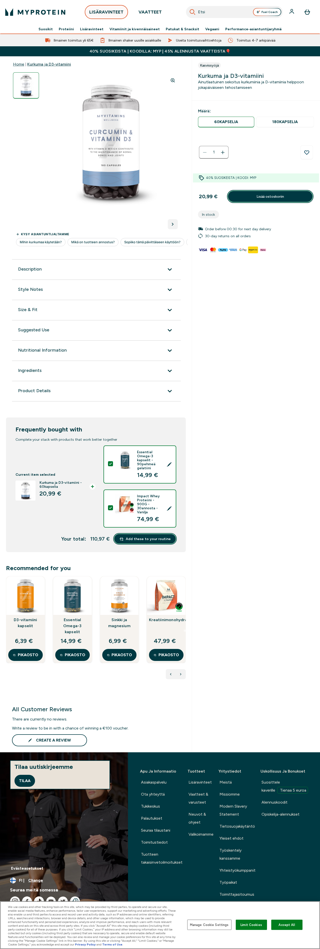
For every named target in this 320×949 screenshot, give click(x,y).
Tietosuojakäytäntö (237, 826)
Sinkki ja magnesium (119, 623)
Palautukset (151, 818)
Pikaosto (28, 655)
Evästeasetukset (27, 868)
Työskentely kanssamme (231, 854)
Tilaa (24, 781)
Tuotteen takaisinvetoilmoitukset (161, 858)
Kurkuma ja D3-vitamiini (49, 64)
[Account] (292, 12)
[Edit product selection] (169, 464)
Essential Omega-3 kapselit (72, 626)
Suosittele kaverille (284, 786)
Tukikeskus (150, 806)
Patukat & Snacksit (182, 29)
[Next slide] (185, 631)
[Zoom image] (173, 80)
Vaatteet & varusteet (198, 798)
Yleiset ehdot (232, 838)
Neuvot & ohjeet (197, 818)
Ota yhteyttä (153, 794)
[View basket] (307, 12)
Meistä (226, 782)
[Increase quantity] (222, 152)
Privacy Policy (85, 944)
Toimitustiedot (154, 842)
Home (18, 64)
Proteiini (66, 29)
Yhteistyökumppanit (238, 870)
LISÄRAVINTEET (106, 12)
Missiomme (230, 794)
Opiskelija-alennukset (281, 814)
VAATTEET (150, 12)
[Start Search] (192, 12)
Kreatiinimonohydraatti (166, 620)
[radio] (226, 122)
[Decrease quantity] (204, 152)
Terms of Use (112, 944)
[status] (213, 152)
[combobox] (234, 12)
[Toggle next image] (173, 224)
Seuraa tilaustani (155, 830)
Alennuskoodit (275, 802)
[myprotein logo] (35, 12)
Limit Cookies (251, 924)
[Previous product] (171, 674)
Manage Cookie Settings (209, 924)
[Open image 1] (26, 85)
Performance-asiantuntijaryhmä (253, 29)
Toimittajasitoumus (237, 894)
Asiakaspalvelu (153, 782)
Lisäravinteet (92, 29)
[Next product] (181, 674)
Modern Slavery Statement (233, 810)
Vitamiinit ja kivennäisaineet (135, 29)
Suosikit (45, 29)
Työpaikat (228, 882)
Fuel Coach (270, 12)
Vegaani (212, 29)
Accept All (286, 924)
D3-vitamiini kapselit (25, 623)
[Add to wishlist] (306, 152)
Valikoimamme (201, 834)
